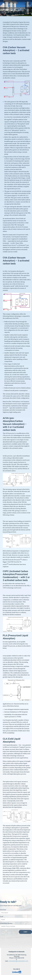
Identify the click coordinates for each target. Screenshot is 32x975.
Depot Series (12, 245)
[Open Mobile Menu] (29, 3)
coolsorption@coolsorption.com (18, 961)
